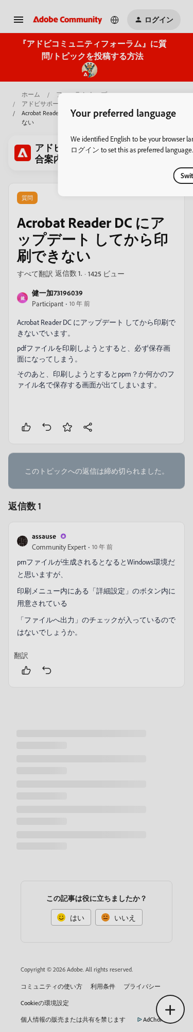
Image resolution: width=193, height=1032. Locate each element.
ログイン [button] (85, 149)
